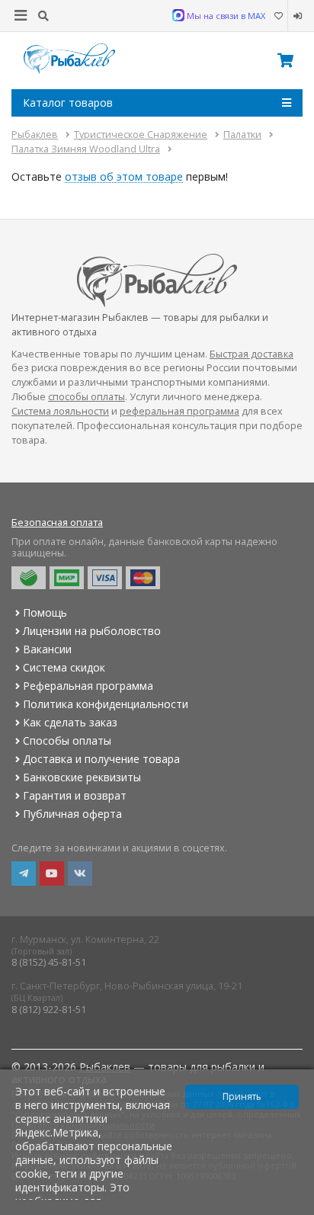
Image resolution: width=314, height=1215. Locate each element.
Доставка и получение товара (101, 759)
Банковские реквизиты (82, 777)
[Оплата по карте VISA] (105, 577)
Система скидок (64, 667)
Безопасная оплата (57, 522)
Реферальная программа (88, 685)
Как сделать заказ (70, 722)
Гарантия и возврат (75, 795)
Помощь (45, 612)
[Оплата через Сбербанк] (28, 577)
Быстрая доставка (251, 354)
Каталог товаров (68, 102)
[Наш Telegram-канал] (23, 873)
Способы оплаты (67, 740)
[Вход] (295, 16)
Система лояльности (60, 411)
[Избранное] (278, 16)
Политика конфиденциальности (105, 704)
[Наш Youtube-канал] (52, 873)
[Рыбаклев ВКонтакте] (80, 873)
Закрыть (292, 1209)
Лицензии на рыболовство (92, 631)
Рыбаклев (104, 1067)
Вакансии (47, 649)
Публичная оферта (72, 813)
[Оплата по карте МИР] (67, 577)
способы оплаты (86, 396)
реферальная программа (179, 411)
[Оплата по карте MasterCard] (143, 577)
